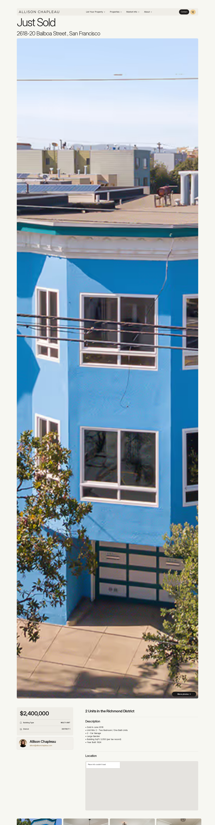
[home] (39, 12)
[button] (95, 12)
